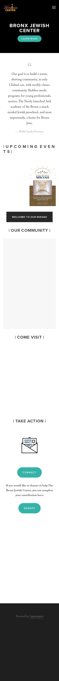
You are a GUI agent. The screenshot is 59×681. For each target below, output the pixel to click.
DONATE (29, 508)
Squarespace (36, 616)
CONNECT (29, 472)
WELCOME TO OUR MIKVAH (29, 217)
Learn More (29, 38)
